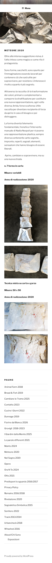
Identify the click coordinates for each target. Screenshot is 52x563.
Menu (27, 8)
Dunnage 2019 (11, 416)
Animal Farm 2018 (13, 387)
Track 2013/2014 (13, 517)
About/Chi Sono (12, 535)
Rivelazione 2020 (13, 499)
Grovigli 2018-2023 (14, 428)
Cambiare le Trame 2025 (17, 398)
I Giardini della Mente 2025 (18, 434)
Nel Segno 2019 (12, 458)
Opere (7, 464)
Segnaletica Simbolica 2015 (18, 505)
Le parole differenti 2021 (17, 440)
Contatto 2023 (11, 404)
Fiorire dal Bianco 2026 (16, 422)
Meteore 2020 (11, 452)
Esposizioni (13, 539)
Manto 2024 (10, 446)
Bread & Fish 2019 (13, 393)
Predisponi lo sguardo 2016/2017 (21, 481)
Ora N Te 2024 (11, 469)
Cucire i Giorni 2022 (14, 410)
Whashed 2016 (12, 529)
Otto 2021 (9, 475)
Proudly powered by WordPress (18, 556)
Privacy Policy (11, 487)
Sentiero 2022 (11, 511)
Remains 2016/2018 (14, 493)
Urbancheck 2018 (13, 523)
